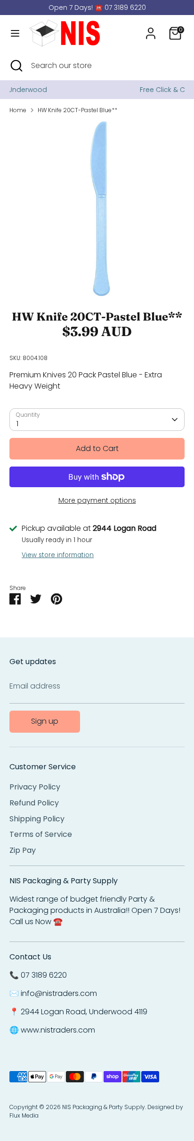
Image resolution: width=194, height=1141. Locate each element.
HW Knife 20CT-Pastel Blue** (77, 110)
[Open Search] (15, 66)
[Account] (150, 29)
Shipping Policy (37, 818)
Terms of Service (40, 834)
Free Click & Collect (110, 89)
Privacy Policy (34, 786)
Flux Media (24, 1115)
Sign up (44, 721)
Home (17, 110)
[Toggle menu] (15, 33)
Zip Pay (22, 850)
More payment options (97, 500)
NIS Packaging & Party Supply (103, 1107)
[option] (97, 209)
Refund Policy (34, 802)
